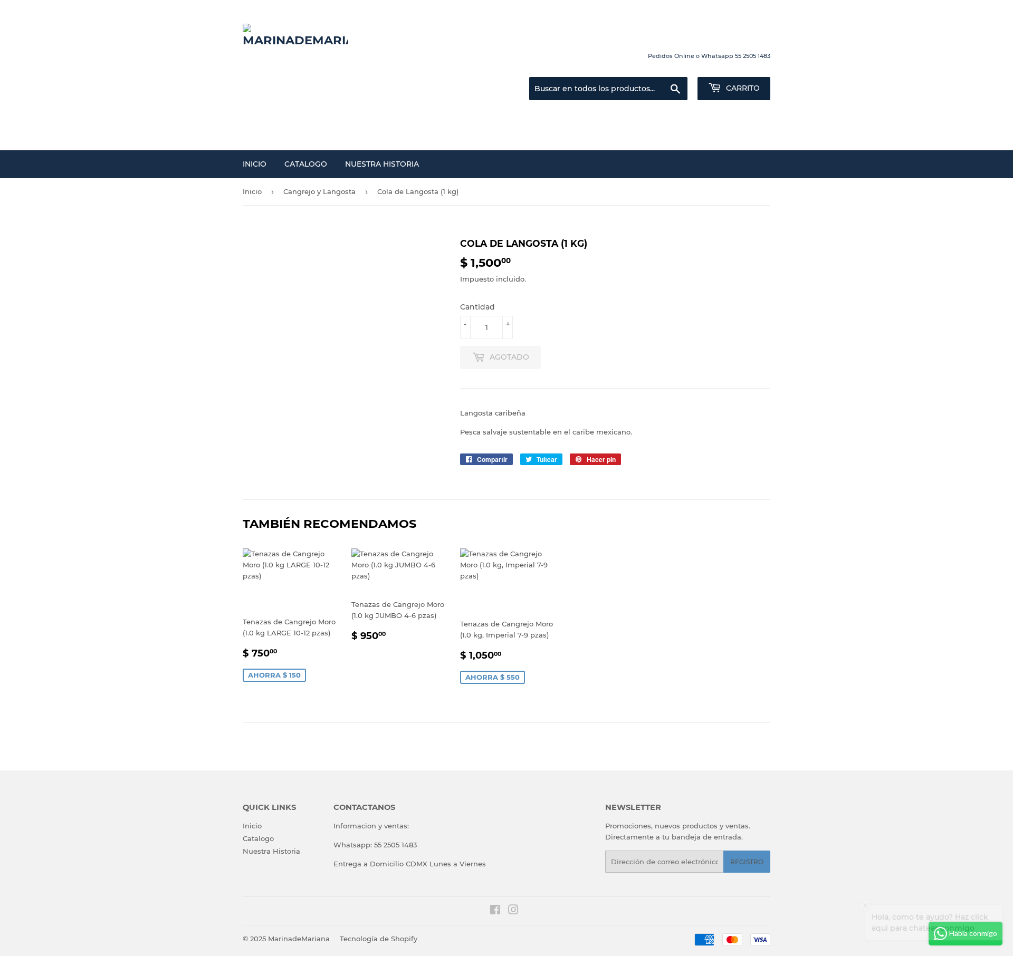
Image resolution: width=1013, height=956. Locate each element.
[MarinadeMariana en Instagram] (513, 911)
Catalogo (305, 164)
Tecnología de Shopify (378, 938)
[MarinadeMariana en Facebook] (495, 911)
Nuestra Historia (382, 164)
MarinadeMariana (299, 938)
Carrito (742, 88)
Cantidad (477, 307)
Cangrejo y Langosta (319, 191)
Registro (746, 862)
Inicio (254, 164)
